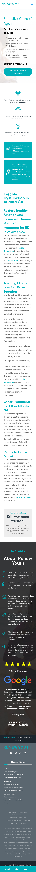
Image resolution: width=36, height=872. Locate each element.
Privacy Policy (14, 823)
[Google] (20, 753)
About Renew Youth (10, 797)
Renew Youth (13, 260)
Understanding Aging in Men (13, 778)
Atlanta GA (12, 738)
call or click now (24, 497)
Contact (6, 803)
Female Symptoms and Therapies (14, 787)
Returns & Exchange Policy (18, 818)
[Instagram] (15, 753)
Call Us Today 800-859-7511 (19, 869)
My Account (12, 812)
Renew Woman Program (11, 784)
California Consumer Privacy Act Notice (18, 820)
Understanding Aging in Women (13, 790)
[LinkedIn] (25, 753)
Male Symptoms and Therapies (13, 775)
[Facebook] (11, 753)
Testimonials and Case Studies (13, 800)
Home (6, 738)
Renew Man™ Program (11, 772)
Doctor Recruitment (18, 815)
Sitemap (23, 823)
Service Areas (23, 812)
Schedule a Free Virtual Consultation (18, 72)
